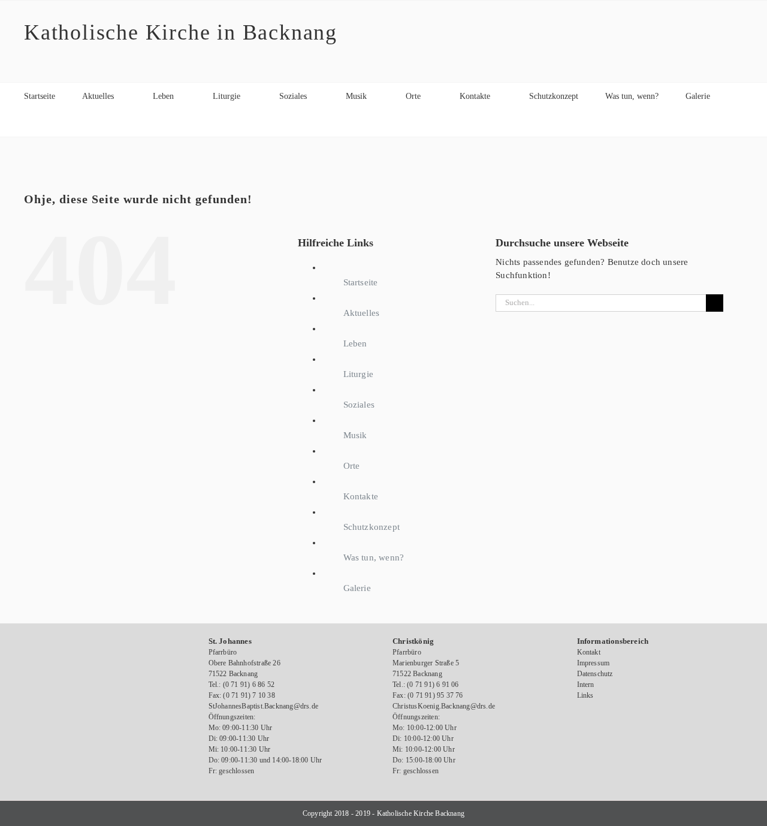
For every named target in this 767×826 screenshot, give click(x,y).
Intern (585, 684)
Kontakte (361, 496)
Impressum (593, 663)
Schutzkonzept (371, 527)
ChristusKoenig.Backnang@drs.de (443, 706)
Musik (355, 435)
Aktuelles (361, 313)
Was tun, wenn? (373, 557)
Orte (351, 466)
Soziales (359, 404)
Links (585, 695)
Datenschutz (595, 674)
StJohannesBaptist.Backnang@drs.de (264, 706)
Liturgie (358, 374)
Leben (355, 343)
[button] (27, 123)
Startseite (360, 282)
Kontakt (588, 652)
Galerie (357, 588)
